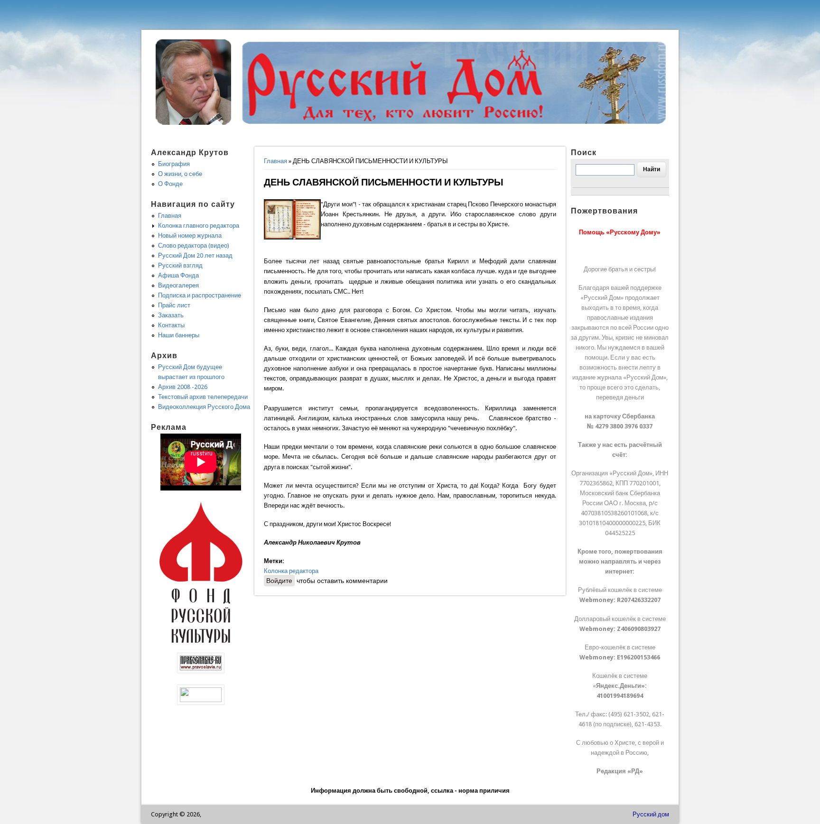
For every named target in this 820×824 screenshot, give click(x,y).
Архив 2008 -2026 (182, 386)
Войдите (279, 580)
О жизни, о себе (180, 173)
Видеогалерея (178, 285)
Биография (174, 163)
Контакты (171, 325)
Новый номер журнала (190, 235)
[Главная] (194, 122)
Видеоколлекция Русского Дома (204, 406)
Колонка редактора (291, 570)
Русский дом (651, 814)
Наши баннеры (178, 335)
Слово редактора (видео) (193, 245)
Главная (275, 161)
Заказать (171, 315)
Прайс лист (174, 305)
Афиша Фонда (178, 275)
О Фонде (170, 183)
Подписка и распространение (199, 295)
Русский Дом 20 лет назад (195, 255)
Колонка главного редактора (198, 225)
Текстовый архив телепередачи (203, 396)
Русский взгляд (180, 265)
